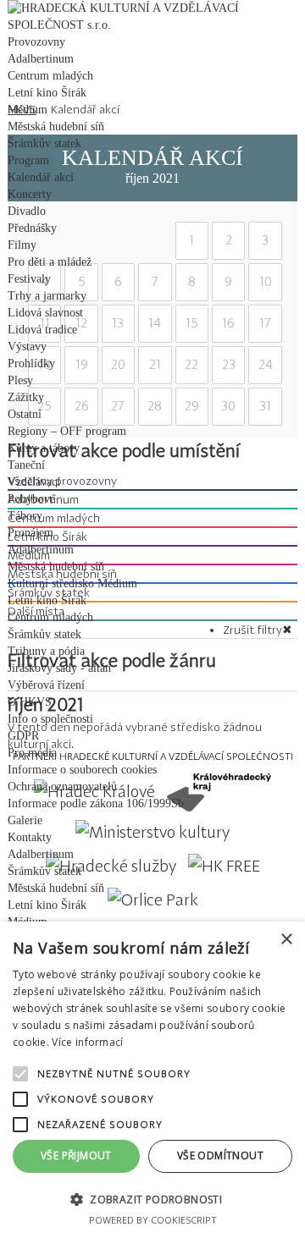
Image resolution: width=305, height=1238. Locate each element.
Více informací (87, 1042)
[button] (152, 1199)
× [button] (286, 939)
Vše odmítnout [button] (220, 1155)
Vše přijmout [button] (76, 1155)
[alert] (152, 1080)
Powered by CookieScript (153, 1219)
